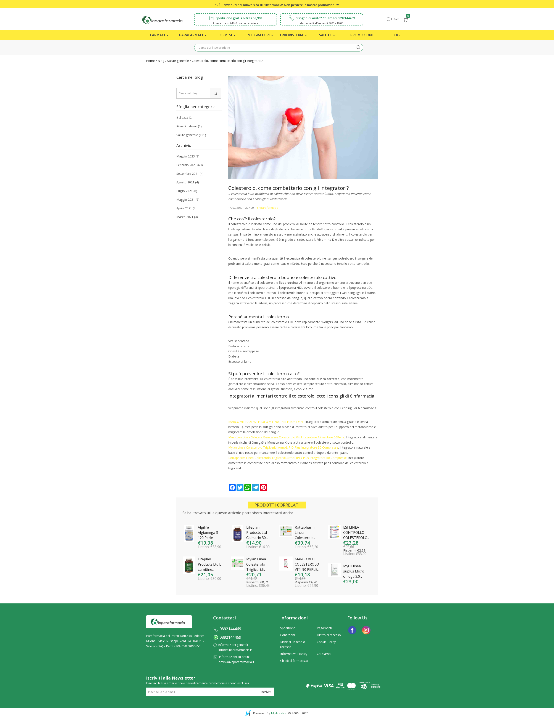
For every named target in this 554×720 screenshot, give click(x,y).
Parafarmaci (191, 35)
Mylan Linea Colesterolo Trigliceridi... (256, 564)
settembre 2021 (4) (189, 174)
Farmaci (158, 35)
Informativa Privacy (293, 654)
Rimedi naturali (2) (189, 126)
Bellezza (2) (184, 118)
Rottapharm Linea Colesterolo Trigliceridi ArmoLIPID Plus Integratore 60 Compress (286, 458)
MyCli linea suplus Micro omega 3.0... (353, 571)
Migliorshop (279, 713)
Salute (325, 35)
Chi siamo (324, 654)
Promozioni (361, 35)
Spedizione (287, 628)
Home (150, 61)
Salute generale (177, 61)
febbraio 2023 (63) (189, 165)
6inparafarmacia (267, 208)
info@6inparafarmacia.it (235, 650)
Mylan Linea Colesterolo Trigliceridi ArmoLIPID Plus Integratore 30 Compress (282, 447)
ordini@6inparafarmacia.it (236, 662)
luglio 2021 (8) (186, 191)
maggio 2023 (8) (187, 156)
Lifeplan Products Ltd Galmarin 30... (257, 532)
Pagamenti (324, 628)
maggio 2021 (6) (187, 199)
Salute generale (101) (191, 134)
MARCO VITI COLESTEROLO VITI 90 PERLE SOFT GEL (266, 422)
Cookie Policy (326, 642)
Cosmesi (225, 35)
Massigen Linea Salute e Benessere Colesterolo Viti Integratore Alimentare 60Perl (285, 437)
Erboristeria (292, 35)
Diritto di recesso (329, 635)
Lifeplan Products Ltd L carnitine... (209, 564)
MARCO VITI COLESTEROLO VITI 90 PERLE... (307, 564)
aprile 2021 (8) (186, 208)
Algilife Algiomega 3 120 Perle (208, 532)
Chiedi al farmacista (294, 661)
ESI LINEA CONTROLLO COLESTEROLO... (356, 532)
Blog (395, 35)
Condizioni (287, 635)
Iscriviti (266, 692)
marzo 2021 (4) (187, 216)
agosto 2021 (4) (187, 182)
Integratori (259, 35)
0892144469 (230, 628)
